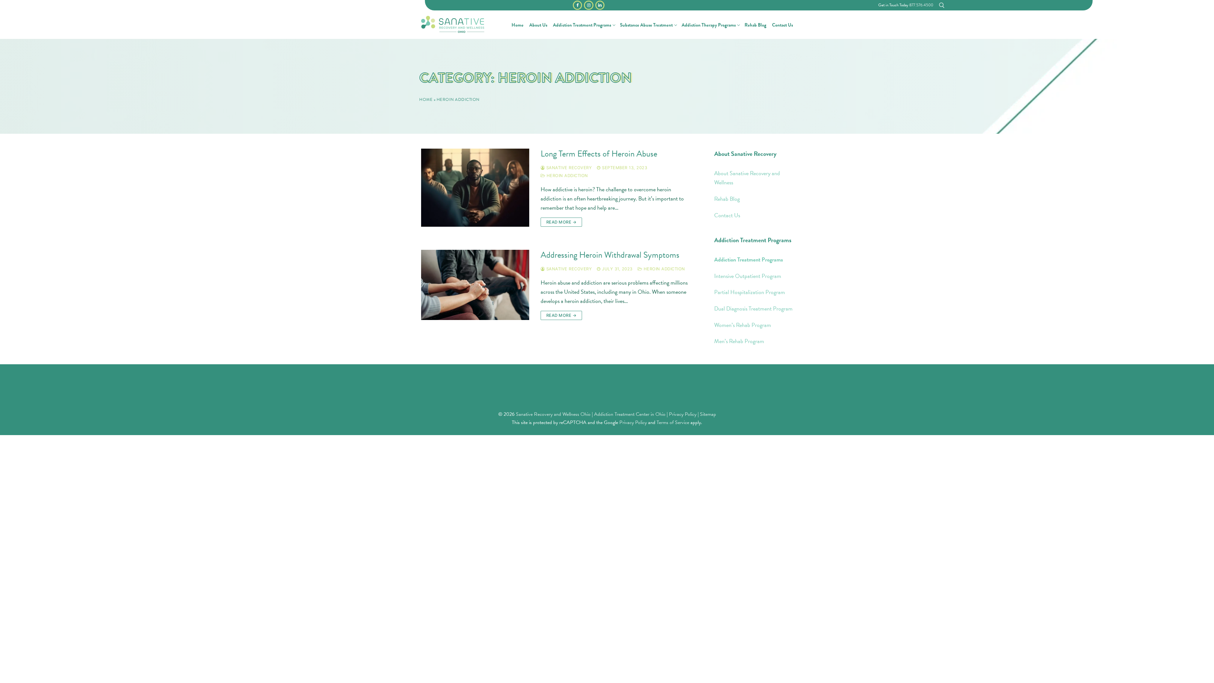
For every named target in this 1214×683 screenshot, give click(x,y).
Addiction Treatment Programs (748, 259)
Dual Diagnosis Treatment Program (753, 308)
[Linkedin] (599, 5)
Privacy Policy (683, 414)
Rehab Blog (727, 198)
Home (425, 99)
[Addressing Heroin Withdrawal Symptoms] (475, 285)
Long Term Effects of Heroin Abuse (599, 154)
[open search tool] (942, 5)
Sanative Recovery (568, 167)
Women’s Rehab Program (742, 325)
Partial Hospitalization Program (749, 292)
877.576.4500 (921, 5)
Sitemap (708, 414)
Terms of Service (673, 422)
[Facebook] (577, 5)
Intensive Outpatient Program (747, 276)
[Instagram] (588, 5)
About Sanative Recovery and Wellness (747, 178)
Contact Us (727, 215)
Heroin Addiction (566, 175)
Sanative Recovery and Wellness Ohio (553, 414)
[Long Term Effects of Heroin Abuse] (475, 188)
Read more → (561, 222)
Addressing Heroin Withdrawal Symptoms (610, 255)
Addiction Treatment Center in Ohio (629, 414)
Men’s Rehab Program (739, 341)
